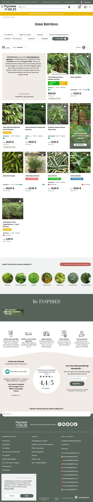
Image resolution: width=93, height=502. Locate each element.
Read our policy (9, 489)
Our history (6, 444)
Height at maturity (25, 35)
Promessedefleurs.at (70, 471)
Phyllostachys (47, 285)
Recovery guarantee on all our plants (50, 2)
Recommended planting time (58, 35)
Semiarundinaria (86, 285)
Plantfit (34, 455)
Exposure (40, 35)
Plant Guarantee (38, 448)
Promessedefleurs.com (71, 453)
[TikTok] (75, 424)
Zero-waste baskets (39, 463)
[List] (87, 47)
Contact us (65, 444)
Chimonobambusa (20, 285)
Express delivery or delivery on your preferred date (26, 2)
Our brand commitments (11, 452)
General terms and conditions (44, 498)
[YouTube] (71, 424)
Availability (44, 39)
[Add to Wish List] (65, 56)
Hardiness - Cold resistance (13, 39)
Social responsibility (9, 459)
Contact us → (16, 395)
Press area (6, 470)
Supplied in (31, 39)
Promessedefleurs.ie (70, 457)
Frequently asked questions (71, 441)
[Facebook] (63, 424)
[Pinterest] (67, 424)
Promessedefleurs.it (70, 468)
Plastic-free (36, 459)
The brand (6, 441)
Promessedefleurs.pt (70, 475)
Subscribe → (77, 384)
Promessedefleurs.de (70, 460)
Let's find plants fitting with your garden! (76, 264)
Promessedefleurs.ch (70, 486)
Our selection (8, 35)
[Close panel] (35, 475)
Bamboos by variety (9, 17)
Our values (6, 455)
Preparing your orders (39, 441)
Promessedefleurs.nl (70, 479)
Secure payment (38, 452)
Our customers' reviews (10, 463)
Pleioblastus (60, 285)
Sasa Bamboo (73, 285)
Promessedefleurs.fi (70, 489)
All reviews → (46, 388)
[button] (69, 7)
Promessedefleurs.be (70, 482)
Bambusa (7, 285)
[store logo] (10, 8)
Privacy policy (57, 498)
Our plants (6, 448)
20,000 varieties (6, 2)
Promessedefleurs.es (70, 464)
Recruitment (6, 466)
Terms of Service (79, 390)
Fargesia (33, 285)
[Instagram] (59, 424)
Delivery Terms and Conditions (42, 444)
